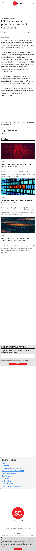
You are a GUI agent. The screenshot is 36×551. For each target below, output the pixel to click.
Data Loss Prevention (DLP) (11, 473)
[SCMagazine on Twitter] (18, 520)
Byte (3, 463)
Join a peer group (24, 535)
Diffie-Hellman (7, 481)
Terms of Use (22, 360)
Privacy (29, 528)
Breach (3, 19)
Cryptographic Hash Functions (12, 468)
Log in (14, 7)
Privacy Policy (28, 360)
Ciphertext (5, 466)
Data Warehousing (8, 476)
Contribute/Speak (10, 535)
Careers (25, 528)
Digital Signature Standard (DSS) (12, 486)
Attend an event (17, 535)
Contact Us (20, 528)
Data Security (10, 19)
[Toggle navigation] (3, 3)
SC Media (7, 528)
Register (20, 7)
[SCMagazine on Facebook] (14, 520)
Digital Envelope (7, 483)
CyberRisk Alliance (13, 528)
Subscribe (18, 364)
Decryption (5, 478)
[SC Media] (18, 3)
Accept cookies (18, 548)
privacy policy (20, 544)
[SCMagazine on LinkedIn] (22, 520)
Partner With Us (31, 535)
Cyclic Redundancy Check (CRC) (13, 471)
